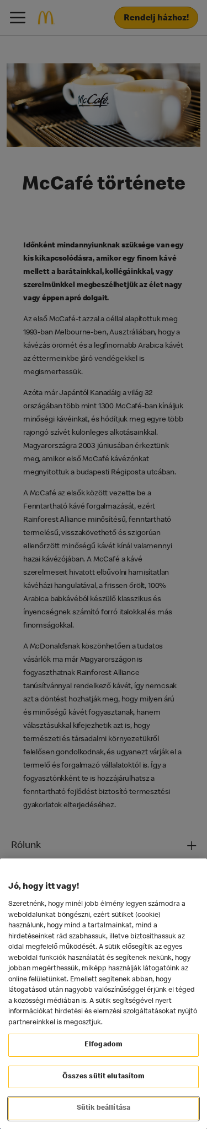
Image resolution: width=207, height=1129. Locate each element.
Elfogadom (103, 1045)
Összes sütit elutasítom (103, 1077)
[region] (103, 993)
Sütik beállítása (103, 1108)
